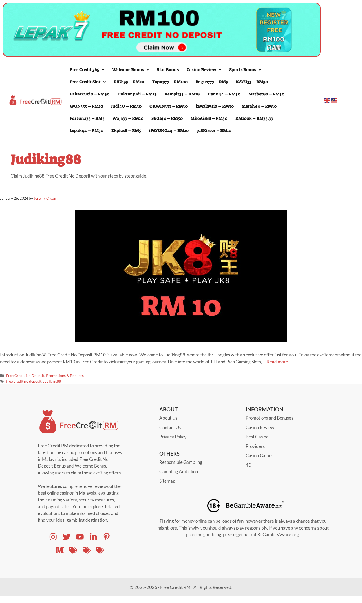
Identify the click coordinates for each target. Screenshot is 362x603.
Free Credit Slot (85, 82)
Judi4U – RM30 (126, 106)
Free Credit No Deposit (25, 375)
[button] (87, 70)
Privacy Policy (173, 436)
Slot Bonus (168, 69)
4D (249, 465)
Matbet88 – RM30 (266, 94)
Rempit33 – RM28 (182, 94)
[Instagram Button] (53, 537)
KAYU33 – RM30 (252, 82)
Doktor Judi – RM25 (137, 94)
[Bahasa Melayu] (334, 100)
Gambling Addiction (178, 471)
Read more (277, 361)
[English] (327, 100)
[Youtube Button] (67, 537)
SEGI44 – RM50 (167, 118)
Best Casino (257, 436)
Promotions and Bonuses (269, 418)
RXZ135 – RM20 (129, 82)
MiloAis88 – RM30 (209, 118)
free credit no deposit (23, 381)
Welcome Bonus (128, 69)
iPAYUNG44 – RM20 (169, 130)
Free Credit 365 (84, 69)
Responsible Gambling (180, 462)
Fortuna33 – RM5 (87, 118)
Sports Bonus (242, 69)
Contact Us (170, 427)
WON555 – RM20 (86, 106)
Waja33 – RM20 (127, 118)
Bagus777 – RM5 (212, 82)
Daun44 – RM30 (224, 94)
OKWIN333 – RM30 (168, 106)
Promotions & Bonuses (65, 375)
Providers (255, 446)
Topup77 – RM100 (170, 82)
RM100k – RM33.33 (254, 118)
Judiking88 (52, 381)
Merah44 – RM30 (259, 106)
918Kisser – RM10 (214, 130)
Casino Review (201, 69)
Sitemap (167, 481)
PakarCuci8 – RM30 (89, 94)
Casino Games (259, 455)
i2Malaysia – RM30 (215, 106)
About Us (168, 418)
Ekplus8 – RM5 (126, 130)
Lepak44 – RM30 (86, 130)
